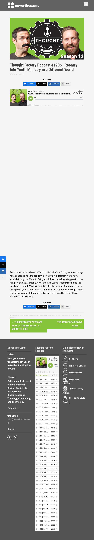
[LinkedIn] (3, 271)
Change (22, 315)
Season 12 (51, 315)
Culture (35, 315)
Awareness (15, 315)
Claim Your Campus (77, 366)
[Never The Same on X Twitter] (15, 437)
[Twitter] (3, 265)
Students (58, 315)
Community (29, 315)
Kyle (45, 315)
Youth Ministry (66, 315)
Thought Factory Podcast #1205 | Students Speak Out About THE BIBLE (27, 325)
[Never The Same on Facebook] (9, 437)
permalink (13, 317)
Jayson (41, 315)
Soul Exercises (75, 372)
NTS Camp (73, 359)
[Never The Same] (23, 5)
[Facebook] (3, 259)
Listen (76, 315)
